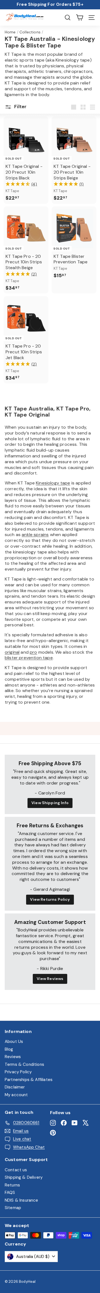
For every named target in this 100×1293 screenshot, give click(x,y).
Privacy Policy (18, 1072)
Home (10, 32)
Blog (9, 1049)
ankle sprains (35, 534)
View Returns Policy (50, 899)
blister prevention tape (29, 658)
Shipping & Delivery (23, 1177)
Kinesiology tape (53, 483)
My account (16, 1095)
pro (33, 652)
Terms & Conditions (24, 1064)
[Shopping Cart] (79, 17)
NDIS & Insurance (21, 1200)
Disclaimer (15, 1087)
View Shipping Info (50, 802)
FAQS (10, 1192)
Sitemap (13, 1207)
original (12, 652)
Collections (30, 32)
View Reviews (50, 978)
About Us (14, 1041)
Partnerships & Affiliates (28, 1079)
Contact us (16, 1170)
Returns (12, 1185)
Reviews (13, 1056)
